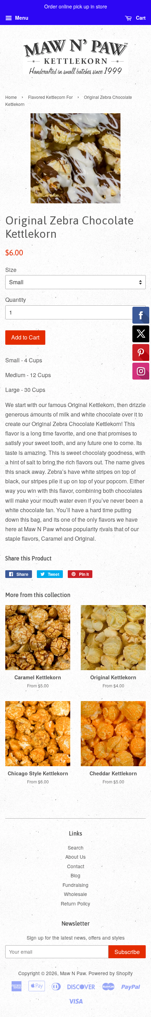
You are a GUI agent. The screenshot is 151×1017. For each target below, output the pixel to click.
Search (76, 847)
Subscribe (127, 952)
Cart (140, 17)
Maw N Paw (73, 973)
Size (11, 270)
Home (11, 97)
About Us (75, 856)
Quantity (15, 299)
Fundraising (75, 884)
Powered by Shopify (110, 973)
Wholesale (75, 893)
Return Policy (75, 903)
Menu (21, 17)
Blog (75, 875)
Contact (75, 866)
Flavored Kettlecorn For (50, 97)
